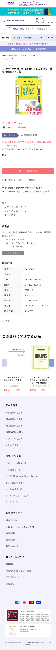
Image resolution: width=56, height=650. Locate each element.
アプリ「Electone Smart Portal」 (23, 476)
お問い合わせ (12, 546)
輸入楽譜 (16, 37)
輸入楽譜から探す (14, 425)
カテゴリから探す (14, 412)
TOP (4, 55)
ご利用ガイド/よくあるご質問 (20, 526)
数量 (4, 154)
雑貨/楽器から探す (14, 432)
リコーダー (10, 58)
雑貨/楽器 (28, 37)
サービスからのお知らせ (17, 495)
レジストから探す (14, 438)
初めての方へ (12, 520)
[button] (50, 19)
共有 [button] (7, 320)
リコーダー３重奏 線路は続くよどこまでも (14, 378)
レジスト (39, 37)
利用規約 (10, 564)
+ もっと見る (13, 253)
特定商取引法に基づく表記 (18, 570)
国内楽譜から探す (14, 419)
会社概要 (10, 583)
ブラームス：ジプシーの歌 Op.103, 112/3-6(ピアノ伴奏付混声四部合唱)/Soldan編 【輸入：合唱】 (39, 380)
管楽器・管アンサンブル (31, 55)
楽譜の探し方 (12, 533)
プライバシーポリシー (16, 577)
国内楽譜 (5, 37)
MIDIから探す (12, 445)
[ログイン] (36, 19)
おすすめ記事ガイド (15, 482)
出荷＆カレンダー (14, 539)
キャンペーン (12, 502)
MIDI (50, 37)
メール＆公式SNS (14, 489)
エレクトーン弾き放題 (16, 463)
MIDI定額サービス (14, 469)
